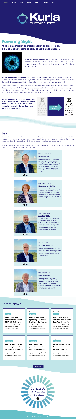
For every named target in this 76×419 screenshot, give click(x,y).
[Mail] (27, 175)
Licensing (32, 314)
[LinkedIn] (24, 175)
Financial (8, 314)
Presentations (9, 341)
